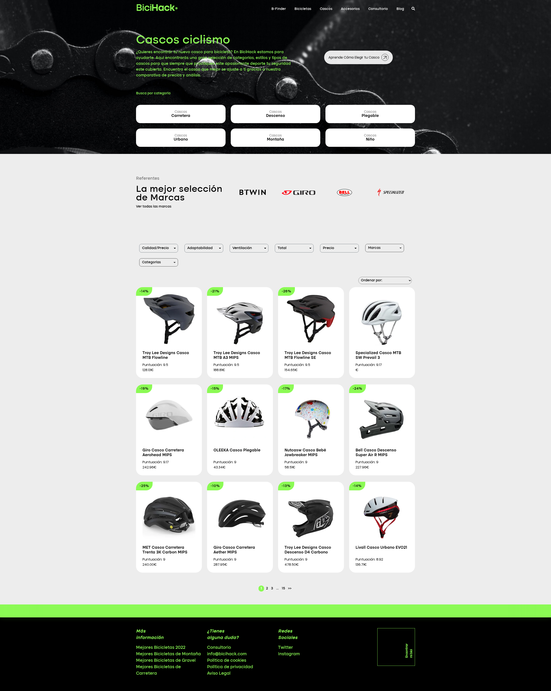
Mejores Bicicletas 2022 (160, 648)
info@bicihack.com (227, 654)
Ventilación (242, 248)
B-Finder (278, 9)
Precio (328, 248)
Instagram (289, 654)
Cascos (326, 9)
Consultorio (378, 9)
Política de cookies (226, 660)
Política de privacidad (230, 667)
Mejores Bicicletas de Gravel (166, 660)
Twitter (285, 648)
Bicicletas (302, 9)
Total (282, 248)
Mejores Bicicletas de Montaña (168, 654)
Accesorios (350, 9)
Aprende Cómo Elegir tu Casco (354, 57)
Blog (400, 9)
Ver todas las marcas (153, 206)
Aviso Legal (219, 673)
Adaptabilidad (200, 248)
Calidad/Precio (155, 248)
